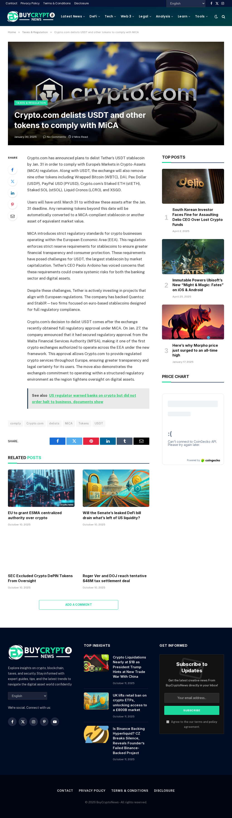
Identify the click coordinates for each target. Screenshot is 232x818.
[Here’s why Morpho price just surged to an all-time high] (193, 322)
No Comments (56, 136)
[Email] (12, 215)
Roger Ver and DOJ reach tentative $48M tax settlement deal (115, 578)
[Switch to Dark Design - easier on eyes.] (216, 16)
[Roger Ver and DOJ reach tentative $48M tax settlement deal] (116, 551)
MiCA (69, 423)
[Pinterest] (12, 204)
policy (213, 722)
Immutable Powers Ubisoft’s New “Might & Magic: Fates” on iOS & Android (198, 285)
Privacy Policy (30, 3)
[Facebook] (12, 169)
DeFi (93, 16)
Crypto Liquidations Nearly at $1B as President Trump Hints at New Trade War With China (129, 667)
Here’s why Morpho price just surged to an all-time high (195, 350)
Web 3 (126, 16)
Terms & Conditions (57, 3)
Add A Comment (78, 604)
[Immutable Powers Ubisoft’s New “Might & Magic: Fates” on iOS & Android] (193, 256)
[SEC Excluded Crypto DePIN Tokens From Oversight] (41, 551)
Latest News (71, 16)
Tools (200, 16)
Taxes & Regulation (31, 103)
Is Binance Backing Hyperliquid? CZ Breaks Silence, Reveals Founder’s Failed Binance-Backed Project (129, 740)
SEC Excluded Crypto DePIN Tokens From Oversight (40, 578)
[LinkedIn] (12, 192)
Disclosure (81, 3)
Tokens (83, 423)
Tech (109, 16)
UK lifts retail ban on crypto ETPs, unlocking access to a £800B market (130, 702)
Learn (182, 16)
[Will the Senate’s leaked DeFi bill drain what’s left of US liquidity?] (116, 488)
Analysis (163, 16)
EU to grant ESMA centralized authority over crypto (35, 515)
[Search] (223, 16)
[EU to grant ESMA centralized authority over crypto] (41, 488)
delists (54, 423)
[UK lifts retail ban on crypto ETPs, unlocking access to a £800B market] (96, 701)
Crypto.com (35, 423)
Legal (143, 16)
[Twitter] (12, 181)
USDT (99, 423)
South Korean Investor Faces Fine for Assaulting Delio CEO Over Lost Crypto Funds (197, 217)
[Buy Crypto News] (31, 16)
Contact (11, 3)
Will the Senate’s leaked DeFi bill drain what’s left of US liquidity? (112, 515)
